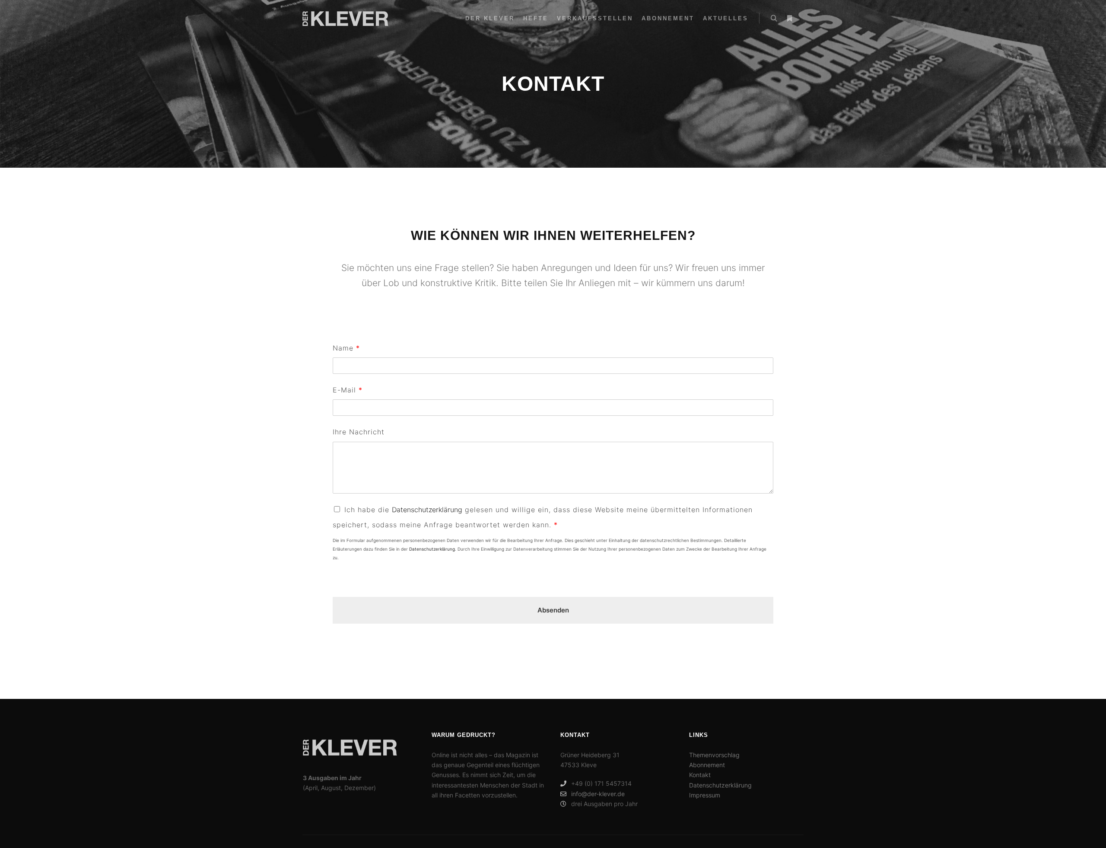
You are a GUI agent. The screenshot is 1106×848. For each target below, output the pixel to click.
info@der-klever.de (598, 793)
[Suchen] (774, 18)
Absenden (553, 610)
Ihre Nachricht (359, 431)
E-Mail (347, 390)
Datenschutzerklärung (427, 509)
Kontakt (700, 774)
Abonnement (707, 764)
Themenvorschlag (714, 755)
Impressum (704, 795)
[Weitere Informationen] (789, 18)
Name (346, 348)
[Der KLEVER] (345, 18)
